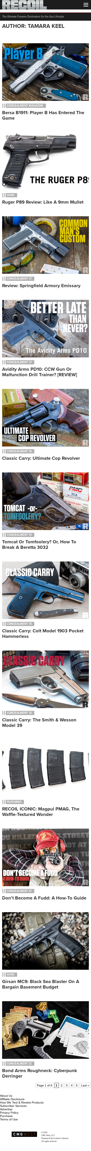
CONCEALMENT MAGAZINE (25, 105)
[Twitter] (31, 1090)
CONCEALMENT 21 (19, 1063)
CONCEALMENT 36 (19, 451)
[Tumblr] (24, 1090)
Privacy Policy (9, 1112)
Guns (11, 195)
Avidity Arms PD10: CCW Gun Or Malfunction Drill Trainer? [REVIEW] (39, 372)
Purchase (6, 1116)
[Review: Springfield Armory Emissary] (45, 273)
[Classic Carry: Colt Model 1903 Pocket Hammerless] (45, 618)
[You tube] (17, 1090)
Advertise (6, 1109)
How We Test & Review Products (22, 1102)
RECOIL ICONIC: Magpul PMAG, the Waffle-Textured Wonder (40, 811)
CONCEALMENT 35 (19, 534)
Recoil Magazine (54, 1132)
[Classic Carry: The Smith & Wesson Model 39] (45, 707)
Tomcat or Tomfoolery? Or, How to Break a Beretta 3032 (39, 544)
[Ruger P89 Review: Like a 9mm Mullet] (45, 189)
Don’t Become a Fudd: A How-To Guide (44, 898)
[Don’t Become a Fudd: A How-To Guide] (45, 885)
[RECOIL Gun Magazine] (24, 8)
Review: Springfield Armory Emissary (41, 285)
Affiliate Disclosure (12, 1099)
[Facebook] (3, 1090)
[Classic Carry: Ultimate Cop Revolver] (45, 445)
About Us (6, 1095)
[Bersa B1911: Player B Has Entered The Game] (45, 99)
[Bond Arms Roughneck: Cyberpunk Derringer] (45, 1057)
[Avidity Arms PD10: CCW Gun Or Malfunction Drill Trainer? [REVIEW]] (45, 356)
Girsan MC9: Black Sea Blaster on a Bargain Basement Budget (40, 984)
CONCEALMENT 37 (19, 278)
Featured (14, 801)
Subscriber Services (13, 1106)
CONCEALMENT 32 (19, 712)
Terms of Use (9, 1119)
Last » (85, 1085)
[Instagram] (10, 1090)
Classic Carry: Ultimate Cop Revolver (41, 458)
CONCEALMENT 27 (19, 891)
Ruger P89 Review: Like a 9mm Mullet (42, 202)
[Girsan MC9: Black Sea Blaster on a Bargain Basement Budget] (45, 968)
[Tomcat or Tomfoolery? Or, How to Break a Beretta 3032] (45, 529)
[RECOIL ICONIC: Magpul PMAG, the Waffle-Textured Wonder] (45, 796)
